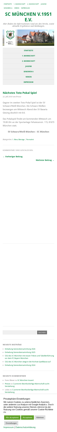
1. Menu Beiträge (18, 139)
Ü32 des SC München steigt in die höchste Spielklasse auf (28, 362)
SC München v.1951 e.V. (28, 16)
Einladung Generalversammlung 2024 (20, 365)
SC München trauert (25, 380)
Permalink (30, 139)
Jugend (43, 4)
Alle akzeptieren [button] (12, 417)
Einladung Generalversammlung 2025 (20, 352)
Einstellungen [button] (11, 423)
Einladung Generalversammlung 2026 (20, 349)
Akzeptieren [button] (27, 417)
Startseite (8, 4)
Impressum (25, 8)
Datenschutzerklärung (25, 427)
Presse (7, 384)
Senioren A (8, 8)
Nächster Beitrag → (45, 160)
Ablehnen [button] (40, 417)
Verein (16, 8)
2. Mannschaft (33, 4)
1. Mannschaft (19, 4)
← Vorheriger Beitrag (13, 156)
